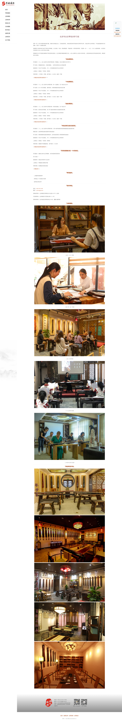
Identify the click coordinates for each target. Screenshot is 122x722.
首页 (62, 715)
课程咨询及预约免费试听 (40, 77)
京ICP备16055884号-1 (71, 718)
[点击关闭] (120, 21)
